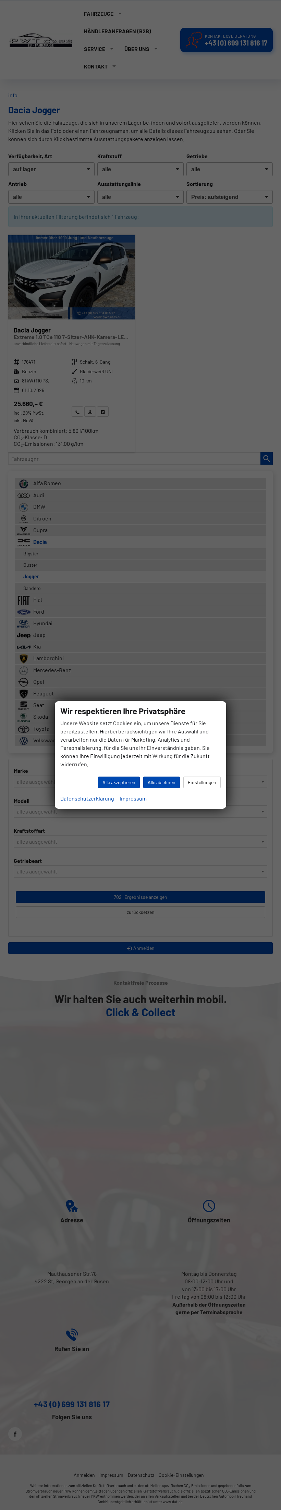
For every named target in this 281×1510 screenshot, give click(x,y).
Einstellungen (202, 782)
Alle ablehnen (161, 782)
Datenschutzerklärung (87, 798)
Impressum (133, 798)
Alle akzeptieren (118, 782)
